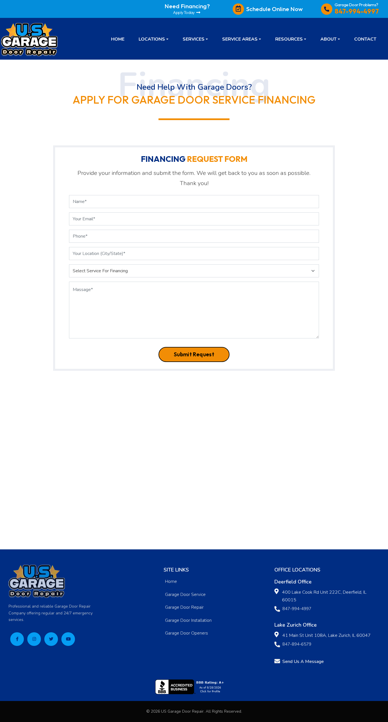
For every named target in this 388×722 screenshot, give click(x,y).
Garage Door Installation (188, 620)
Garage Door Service (185, 594)
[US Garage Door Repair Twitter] (51, 639)
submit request (194, 354)
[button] (154, 38)
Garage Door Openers (186, 633)
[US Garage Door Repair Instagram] (34, 639)
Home (171, 581)
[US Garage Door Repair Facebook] (17, 639)
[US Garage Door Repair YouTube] (68, 639)
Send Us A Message (303, 661)
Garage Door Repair (184, 607)
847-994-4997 (296, 609)
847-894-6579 (296, 644)
